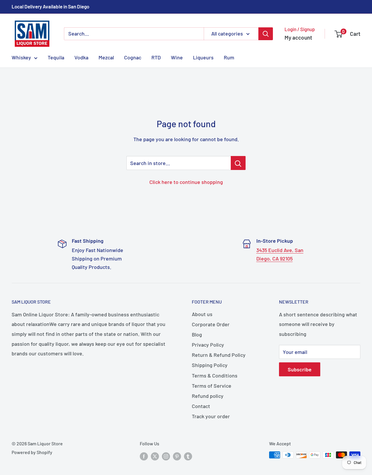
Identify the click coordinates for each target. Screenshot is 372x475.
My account (298, 37)
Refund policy (207, 396)
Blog (197, 334)
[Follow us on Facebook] (144, 455)
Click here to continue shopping (186, 182)
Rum (229, 57)
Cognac (132, 57)
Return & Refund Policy (219, 355)
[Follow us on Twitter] (155, 455)
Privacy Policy (208, 344)
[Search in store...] (238, 163)
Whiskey (21, 57)
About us (202, 314)
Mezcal (106, 57)
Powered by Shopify (32, 452)
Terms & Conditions (214, 375)
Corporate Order (211, 324)
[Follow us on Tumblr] (188, 455)
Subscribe (300, 369)
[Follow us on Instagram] (166, 455)
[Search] (265, 33)
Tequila (56, 57)
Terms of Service (211, 385)
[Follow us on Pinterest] (177, 455)
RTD (156, 57)
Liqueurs (203, 57)
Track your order (211, 416)
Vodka (81, 57)
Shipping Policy (210, 365)
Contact (201, 406)
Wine (177, 57)
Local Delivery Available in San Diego (50, 6)
